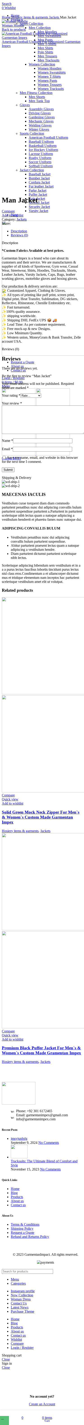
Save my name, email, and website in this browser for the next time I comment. (40, 460)
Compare (17, 1343)
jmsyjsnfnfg (19, 1138)
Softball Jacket (39, 203)
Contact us (18, 1205)
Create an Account (42, 1404)
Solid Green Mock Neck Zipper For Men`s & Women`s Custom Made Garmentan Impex (40, 817)
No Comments (48, 1143)
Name (7, 441)
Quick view (10, 799)
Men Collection (40, 28)
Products (17, 1197)
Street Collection (31, 24)
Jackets (54, 17)
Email (7, 449)
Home (6, 17)
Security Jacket (39, 207)
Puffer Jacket (38, 194)
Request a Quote (22, 1232)
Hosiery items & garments (30, 17)
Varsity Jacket (38, 211)
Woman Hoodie (13, 25)
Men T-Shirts (47, 44)
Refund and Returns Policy (30, 1237)
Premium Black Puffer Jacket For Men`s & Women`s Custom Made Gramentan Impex (41, 1050)
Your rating (11, 395)
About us (17, 1201)
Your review (12, 403)
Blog (14, 1193)
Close (6, 1359)
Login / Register (22, 1348)
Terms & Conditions (25, 1224)
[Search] (77, 1271)
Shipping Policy (22, 1228)
